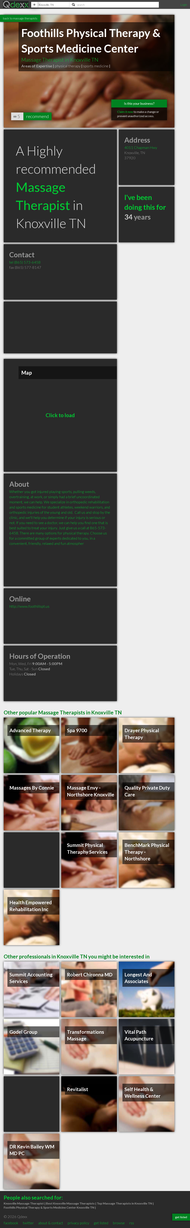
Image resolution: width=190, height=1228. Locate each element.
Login (183, 4)
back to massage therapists (20, 18)
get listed (101, 1223)
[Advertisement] (60, 327)
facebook (11, 1223)
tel (25, 262)
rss (131, 1223)
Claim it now (125, 111)
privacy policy (78, 1223)
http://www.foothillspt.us (29, 606)
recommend (37, 116)
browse (119, 1223)
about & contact (50, 1223)
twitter (28, 1223)
